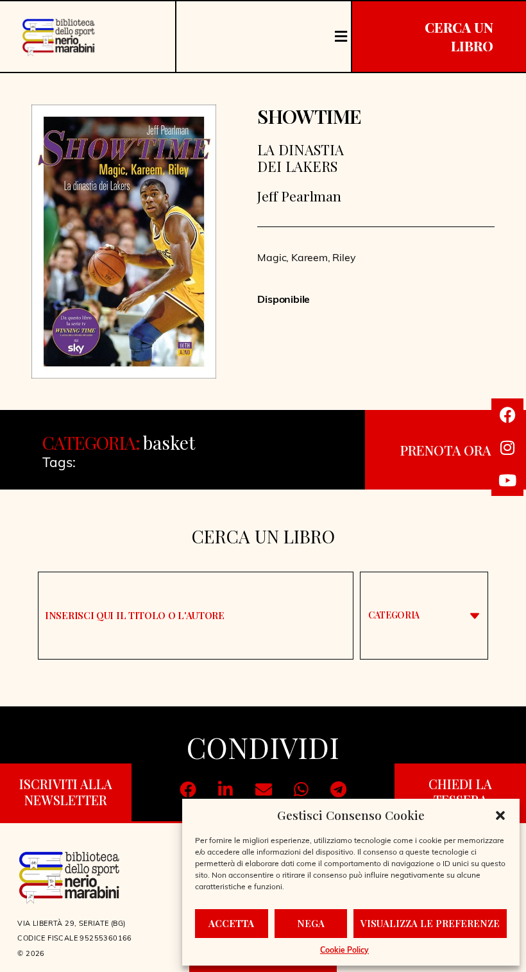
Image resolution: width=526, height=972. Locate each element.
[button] (500, 815)
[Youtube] (507, 480)
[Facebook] (507, 414)
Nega (311, 923)
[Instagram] (507, 447)
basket (168, 442)
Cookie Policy (344, 951)
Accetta (231, 923)
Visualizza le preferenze (430, 923)
